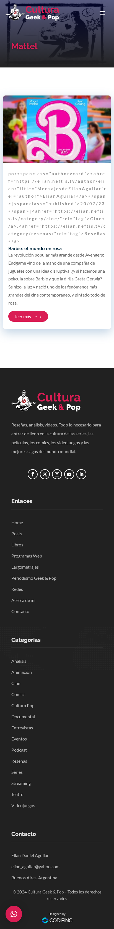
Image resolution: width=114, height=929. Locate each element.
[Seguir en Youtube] (69, 474)
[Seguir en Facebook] (33, 474)
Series (17, 772)
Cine (15, 683)
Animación (21, 672)
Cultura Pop (23, 705)
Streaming (21, 783)
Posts (16, 533)
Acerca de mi (23, 600)
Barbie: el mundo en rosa (35, 248)
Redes (17, 589)
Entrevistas (22, 727)
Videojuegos (23, 805)
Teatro (17, 794)
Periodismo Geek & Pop (33, 578)
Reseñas (19, 761)
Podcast (19, 749)
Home (17, 522)
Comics (18, 694)
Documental (23, 716)
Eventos (19, 738)
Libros (17, 544)
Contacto (20, 611)
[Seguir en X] (45, 474)
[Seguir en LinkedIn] (81, 474)
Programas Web (26, 555)
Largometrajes (25, 566)
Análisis (18, 661)
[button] (14, 914)
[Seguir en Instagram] (57, 474)
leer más (23, 316)
